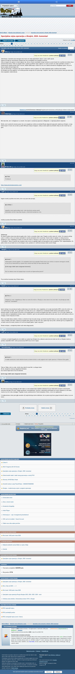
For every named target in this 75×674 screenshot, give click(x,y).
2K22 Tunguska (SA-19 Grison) (11, 466)
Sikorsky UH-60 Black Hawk (10, 479)
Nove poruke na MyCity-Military (10, 459)
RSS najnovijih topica (8, 608)
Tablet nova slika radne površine (11, 523)
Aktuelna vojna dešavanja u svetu (16, 32)
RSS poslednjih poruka (9, 612)
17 (45, 43)
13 (34, 43)
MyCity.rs (53, 654)
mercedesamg (5, 347)
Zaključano (21, 40)
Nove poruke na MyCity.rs (8, 494)
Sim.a (7, 52)
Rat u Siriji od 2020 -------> (10, 586)
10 (25, 43)
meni (19, 2)
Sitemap (38, 651)
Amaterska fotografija (8, 506)
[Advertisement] (37, 25)
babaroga (8, 114)
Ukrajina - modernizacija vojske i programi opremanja (17, 488)
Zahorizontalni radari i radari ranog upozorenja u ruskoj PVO (18, 475)
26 (71, 43)
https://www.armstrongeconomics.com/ (11, 185)
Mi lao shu (8, 166)
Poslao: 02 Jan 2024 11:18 (16, 51)
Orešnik (5, 549)
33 (18, 45)
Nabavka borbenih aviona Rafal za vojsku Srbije (15, 545)
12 (31, 43)
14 (37, 43)
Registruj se (23, 109)
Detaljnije (20, 630)
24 (65, 43)
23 (62, 43)
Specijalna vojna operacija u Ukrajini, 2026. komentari (17, 471)
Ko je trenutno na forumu (10, 626)
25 (68, 43)
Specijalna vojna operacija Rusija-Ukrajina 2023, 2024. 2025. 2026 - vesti (22, 594)
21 (56, 43)
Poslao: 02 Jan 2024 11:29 (19, 166)
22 (59, 43)
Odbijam (58, 672)
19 (51, 43)
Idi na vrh (73, 418)
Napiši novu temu (8, 40)
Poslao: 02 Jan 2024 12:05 (15, 381)
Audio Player (6, 510)
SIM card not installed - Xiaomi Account (13, 519)
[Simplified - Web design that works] (45, 664)
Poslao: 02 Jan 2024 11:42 (13, 249)
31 (12, 45)
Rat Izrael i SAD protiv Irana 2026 (12, 535)
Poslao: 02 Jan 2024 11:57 (18, 347)
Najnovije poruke (30, 651)
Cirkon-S (5, 462)
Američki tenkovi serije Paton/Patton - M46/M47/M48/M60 (18, 484)
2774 (22, 45)
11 (28, 43)
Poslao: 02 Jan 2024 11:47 (13, 286)
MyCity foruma (15, 668)
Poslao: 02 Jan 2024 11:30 (12, 191)
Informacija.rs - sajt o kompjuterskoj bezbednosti (16, 514)
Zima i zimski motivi (8, 502)
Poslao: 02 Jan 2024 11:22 (19, 113)
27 (1, 45)
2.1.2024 (73, 40)
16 (42, 43)
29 (7, 45)
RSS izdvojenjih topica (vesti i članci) (13, 616)
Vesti (49, 654)
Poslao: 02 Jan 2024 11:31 (16, 227)
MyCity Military (3, 32)
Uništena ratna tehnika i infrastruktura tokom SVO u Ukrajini (19, 598)
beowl (3, 286)
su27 (2, 191)
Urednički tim (45, 651)
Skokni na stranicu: (63, 48)
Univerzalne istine (7, 497)
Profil (4, 105)
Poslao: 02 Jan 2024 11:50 (12, 332)
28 (4, 45)
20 (54, 43)
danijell (3, 249)
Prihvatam (48, 672)
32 (15, 45)
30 (9, 45)
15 (39, 43)
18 (48, 43)
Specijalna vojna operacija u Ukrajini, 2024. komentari (44, 32)
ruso (6, 381)
